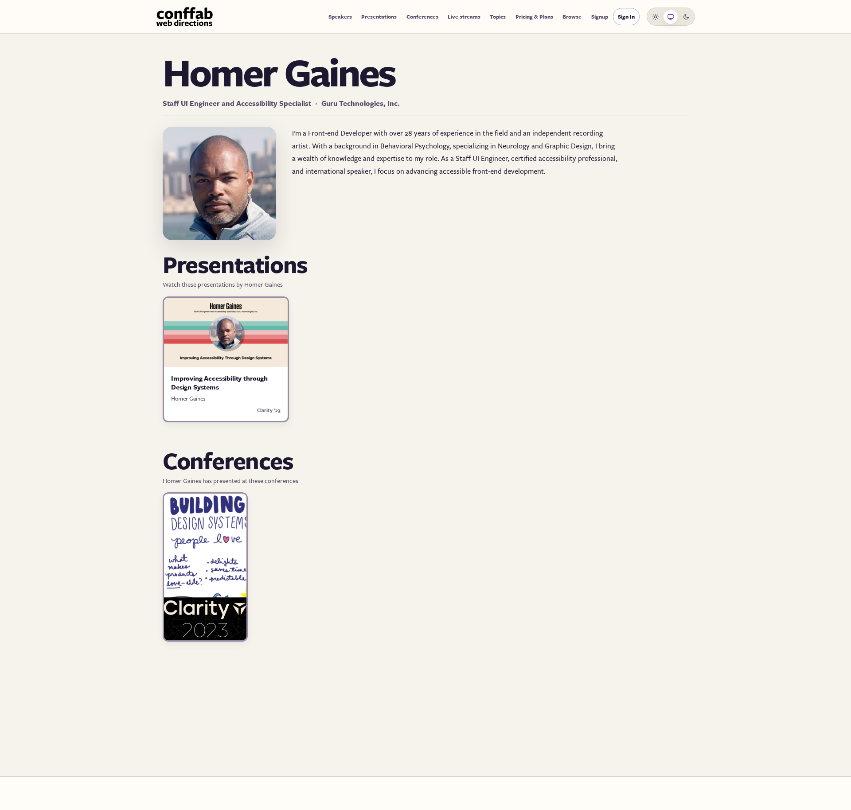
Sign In (626, 16)
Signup (599, 16)
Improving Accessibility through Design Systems (219, 382)
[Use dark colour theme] (686, 17)
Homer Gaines (188, 398)
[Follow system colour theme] (671, 17)
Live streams (464, 16)
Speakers (340, 16)
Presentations (379, 16)
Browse (572, 16)
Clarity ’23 (269, 410)
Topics (498, 16)
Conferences (422, 16)
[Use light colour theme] (655, 17)
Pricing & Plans (534, 16)
